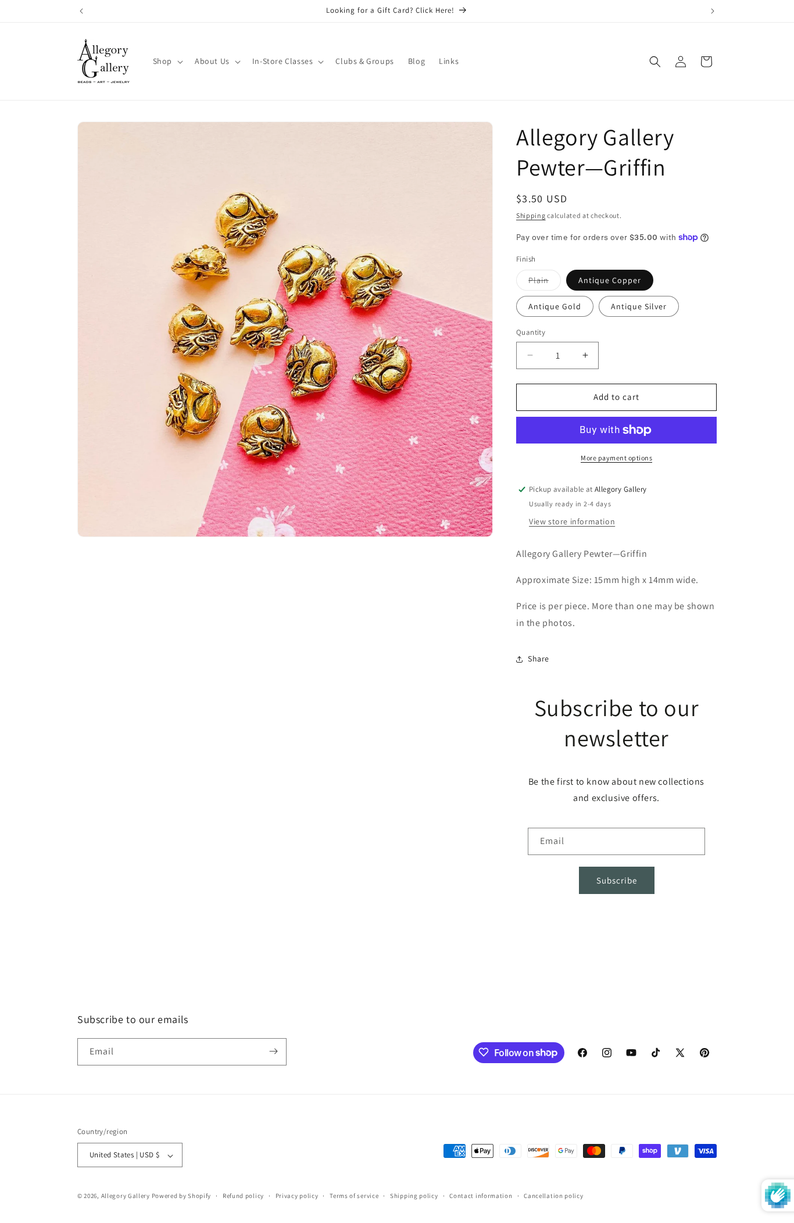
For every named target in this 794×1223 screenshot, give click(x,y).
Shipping (531, 215)
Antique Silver (639, 306)
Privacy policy (297, 1196)
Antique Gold (554, 306)
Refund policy (243, 1196)
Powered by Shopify (182, 1196)
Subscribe (616, 880)
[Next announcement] (712, 11)
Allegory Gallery (125, 1196)
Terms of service (354, 1196)
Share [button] (538, 658)
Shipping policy (414, 1196)
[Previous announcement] (81, 11)
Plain (544, 282)
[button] (167, 61)
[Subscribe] (273, 1051)
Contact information (480, 1196)
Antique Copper (609, 280)
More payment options (616, 457)
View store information (572, 521)
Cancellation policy (553, 1196)
